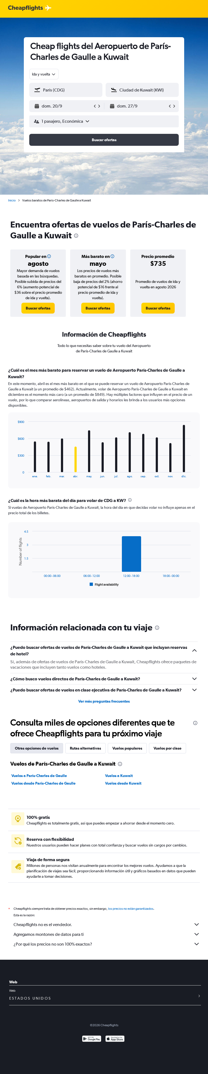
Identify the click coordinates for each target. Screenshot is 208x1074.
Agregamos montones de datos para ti (49, 934)
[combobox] (44, 74)
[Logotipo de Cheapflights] (25, 8)
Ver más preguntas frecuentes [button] (104, 701)
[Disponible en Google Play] (92, 1039)
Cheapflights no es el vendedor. (43, 924)
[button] (63, 106)
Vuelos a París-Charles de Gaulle (39, 775)
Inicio (12, 200)
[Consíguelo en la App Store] (115, 1039)
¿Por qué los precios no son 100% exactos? (53, 944)
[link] (38, 308)
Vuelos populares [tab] (127, 748)
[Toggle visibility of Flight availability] (104, 584)
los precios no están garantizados (130, 909)
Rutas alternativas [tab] (85, 748)
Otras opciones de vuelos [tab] (36, 748)
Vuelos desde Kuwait (123, 783)
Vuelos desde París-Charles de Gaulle (43, 783)
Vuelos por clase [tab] (167, 748)
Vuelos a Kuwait (119, 775)
